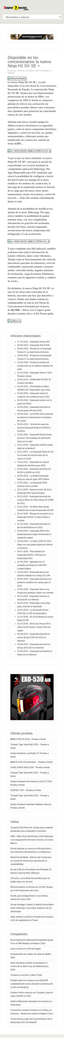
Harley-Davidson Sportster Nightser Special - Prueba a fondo (31, 806)
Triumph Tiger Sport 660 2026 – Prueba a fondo (29, 746)
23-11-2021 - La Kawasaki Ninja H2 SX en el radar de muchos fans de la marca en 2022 (35, 455)
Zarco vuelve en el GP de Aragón (25, 949)
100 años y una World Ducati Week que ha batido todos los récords (30, 880)
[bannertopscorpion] (32, 39)
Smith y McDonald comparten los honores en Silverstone (31, 1003)
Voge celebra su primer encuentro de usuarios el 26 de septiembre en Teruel (31, 918)
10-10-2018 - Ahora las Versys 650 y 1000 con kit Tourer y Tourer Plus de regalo (34, 627)
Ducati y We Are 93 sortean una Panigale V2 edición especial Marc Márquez (31, 871)
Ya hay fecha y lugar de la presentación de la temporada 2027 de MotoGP (31, 1021)
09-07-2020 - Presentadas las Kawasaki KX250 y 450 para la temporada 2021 (31, 555)
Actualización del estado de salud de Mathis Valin (30, 956)
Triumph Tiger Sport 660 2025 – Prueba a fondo (29, 797)
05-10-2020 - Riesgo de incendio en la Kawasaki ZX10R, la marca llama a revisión (35, 517)
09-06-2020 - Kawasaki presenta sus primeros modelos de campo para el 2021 (34, 582)
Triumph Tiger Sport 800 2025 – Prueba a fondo (29, 774)
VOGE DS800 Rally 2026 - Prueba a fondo (30, 767)
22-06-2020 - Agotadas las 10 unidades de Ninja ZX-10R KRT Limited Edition (32, 565)
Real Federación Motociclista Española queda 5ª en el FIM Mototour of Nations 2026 (31, 942)
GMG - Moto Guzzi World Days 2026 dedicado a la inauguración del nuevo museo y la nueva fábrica (31, 839)
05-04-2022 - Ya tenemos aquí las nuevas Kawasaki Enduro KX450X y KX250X (34, 427)
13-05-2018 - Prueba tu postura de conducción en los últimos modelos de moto (35, 365)
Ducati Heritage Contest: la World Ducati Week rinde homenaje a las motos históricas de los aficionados (32, 908)
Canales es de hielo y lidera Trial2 (26, 975)
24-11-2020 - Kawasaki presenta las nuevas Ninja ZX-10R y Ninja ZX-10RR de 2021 (35, 500)
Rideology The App (38, 212)
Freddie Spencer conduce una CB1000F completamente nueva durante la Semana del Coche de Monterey (31, 983)
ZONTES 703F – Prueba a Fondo (25, 790)
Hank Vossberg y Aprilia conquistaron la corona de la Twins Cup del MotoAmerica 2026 (29, 966)
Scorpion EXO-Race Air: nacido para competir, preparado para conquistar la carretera (31, 829)
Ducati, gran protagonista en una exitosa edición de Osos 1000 (29, 897)
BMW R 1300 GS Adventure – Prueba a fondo (31, 762)
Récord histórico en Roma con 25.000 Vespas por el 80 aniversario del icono (31, 889)
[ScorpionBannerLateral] (32, 719)
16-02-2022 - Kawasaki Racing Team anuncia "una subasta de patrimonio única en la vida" (34, 438)
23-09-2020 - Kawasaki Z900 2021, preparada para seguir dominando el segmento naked (34, 534)
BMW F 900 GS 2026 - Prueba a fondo (28, 739)
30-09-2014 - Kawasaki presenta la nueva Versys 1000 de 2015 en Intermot (33, 637)
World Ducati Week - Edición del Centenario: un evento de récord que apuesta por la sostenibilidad (31, 860)
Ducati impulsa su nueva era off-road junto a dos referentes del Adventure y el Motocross (30, 850)
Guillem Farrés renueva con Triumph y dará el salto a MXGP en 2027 (31, 994)
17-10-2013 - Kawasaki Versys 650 (33, 342)
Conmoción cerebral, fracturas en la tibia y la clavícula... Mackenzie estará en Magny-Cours (31, 1012)
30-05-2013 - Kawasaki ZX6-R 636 (33, 345)
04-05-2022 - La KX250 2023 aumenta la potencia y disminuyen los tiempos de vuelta (35, 417)
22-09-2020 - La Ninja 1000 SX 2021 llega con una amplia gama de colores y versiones (35, 544)
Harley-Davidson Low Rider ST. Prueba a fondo (29, 755)
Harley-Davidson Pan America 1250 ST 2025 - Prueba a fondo (31, 783)
